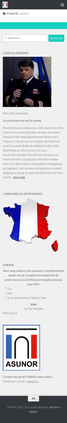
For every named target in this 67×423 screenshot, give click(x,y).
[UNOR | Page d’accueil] (5, 4)
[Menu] (62, 4)
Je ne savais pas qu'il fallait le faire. (27, 298)
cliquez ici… (33, 381)
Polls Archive (10, 313)
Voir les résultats (33, 308)
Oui (10, 289)
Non (10, 293)
